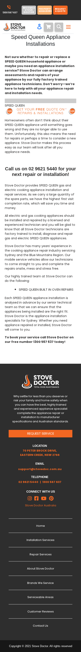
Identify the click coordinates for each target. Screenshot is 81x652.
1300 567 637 (51, 482)
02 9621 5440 (28, 482)
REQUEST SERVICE (40, 433)
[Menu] (67, 26)
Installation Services (40, 540)
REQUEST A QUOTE (60, 10)
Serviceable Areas (40, 597)
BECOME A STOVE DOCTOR (29, 10)
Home (40, 526)
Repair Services (41, 554)
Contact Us (40, 626)
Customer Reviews (40, 611)
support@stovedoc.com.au (40, 469)
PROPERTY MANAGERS (45, 10)
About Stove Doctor (40, 568)
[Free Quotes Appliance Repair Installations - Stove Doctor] (40, 111)
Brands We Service (40, 583)
